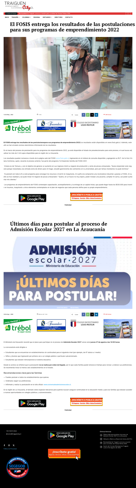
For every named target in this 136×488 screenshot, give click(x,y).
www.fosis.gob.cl (62, 158)
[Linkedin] (96, 115)
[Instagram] (9, 445)
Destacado (62, 108)
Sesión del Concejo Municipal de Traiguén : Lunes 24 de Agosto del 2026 (41, 13)
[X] (92, 115)
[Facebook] (83, 115)
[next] (129, 13)
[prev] (126, 13)
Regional (74, 108)
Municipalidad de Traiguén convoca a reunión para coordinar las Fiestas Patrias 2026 (116, 442)
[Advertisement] (81, 4)
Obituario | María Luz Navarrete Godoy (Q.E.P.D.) (117, 439)
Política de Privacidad (10, 449)
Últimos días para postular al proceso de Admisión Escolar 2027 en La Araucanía (115, 435)
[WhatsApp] (88, 115)
